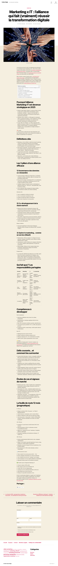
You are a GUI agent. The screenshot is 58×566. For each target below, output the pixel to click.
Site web (18, 522)
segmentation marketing (9, 556)
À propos (10, 542)
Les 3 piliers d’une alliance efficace (24, 90)
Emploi (31, 553)
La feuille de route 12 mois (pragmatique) (25, 97)
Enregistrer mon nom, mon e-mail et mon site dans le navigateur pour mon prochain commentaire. (29, 527)
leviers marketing (15, 549)
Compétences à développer (22, 93)
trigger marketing (17, 556)
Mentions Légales (23, 542)
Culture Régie (5, 2)
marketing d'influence (19, 549)
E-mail (30, 518)
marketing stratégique (23, 552)
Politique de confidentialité (35, 542)
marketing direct (24, 549)
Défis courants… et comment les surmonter (25, 94)
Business (32, 552)
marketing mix (6, 551)
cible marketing (8, 549)
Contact (16, 542)
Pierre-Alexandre (22, 23)
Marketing (32, 555)
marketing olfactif (14, 551)
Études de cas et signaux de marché (24, 95)
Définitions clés (20, 88)
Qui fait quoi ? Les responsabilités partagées (25, 91)
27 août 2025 (30, 23)
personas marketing (10, 554)
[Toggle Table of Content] (39, 86)
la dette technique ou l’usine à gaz (30, 83)
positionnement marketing (20, 554)
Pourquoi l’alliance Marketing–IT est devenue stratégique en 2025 (29, 87)
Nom (18, 518)
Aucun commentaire (37, 23)
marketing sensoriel (14, 552)
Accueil (5, 542)
